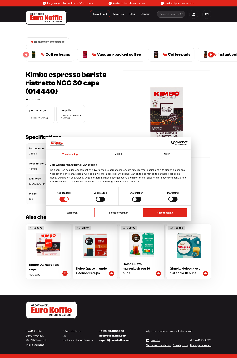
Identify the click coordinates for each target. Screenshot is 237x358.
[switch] (100, 199)
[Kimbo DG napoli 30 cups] (48, 251)
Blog (132, 14)
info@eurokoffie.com (112, 335)
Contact (145, 14)
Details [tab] (119, 153)
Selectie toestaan (118, 212)
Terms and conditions (158, 345)
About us (118, 14)
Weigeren (72, 212)
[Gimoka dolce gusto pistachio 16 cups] (188, 251)
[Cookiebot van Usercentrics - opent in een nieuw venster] (173, 143)
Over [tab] (167, 153)
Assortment (100, 14)
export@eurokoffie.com (114, 340)
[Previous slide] (26, 54)
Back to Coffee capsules (49, 41)
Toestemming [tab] (70, 154)
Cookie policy (180, 345)
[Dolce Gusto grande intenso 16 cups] (95, 251)
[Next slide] (211, 54)
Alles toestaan (165, 212)
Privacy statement (200, 345)
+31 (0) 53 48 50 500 (111, 331)
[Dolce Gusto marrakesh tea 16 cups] (141, 251)
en (207, 14)
